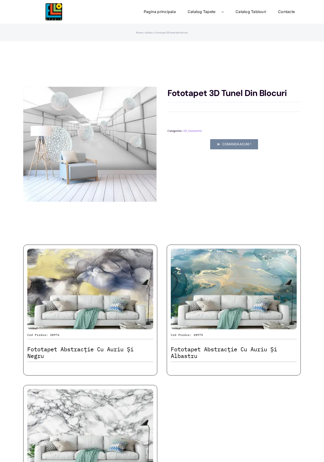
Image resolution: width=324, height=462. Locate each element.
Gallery (149, 32)
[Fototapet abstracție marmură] (90, 393)
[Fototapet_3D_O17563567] (90, 144)
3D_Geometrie (192, 131)
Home (139, 32)
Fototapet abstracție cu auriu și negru (80, 352)
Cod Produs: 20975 (187, 335)
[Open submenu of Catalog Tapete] (225, 12)
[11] (54, 5)
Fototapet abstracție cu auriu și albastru (224, 352)
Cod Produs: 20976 (43, 335)
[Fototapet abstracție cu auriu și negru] (90, 252)
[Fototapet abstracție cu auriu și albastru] (234, 252)
